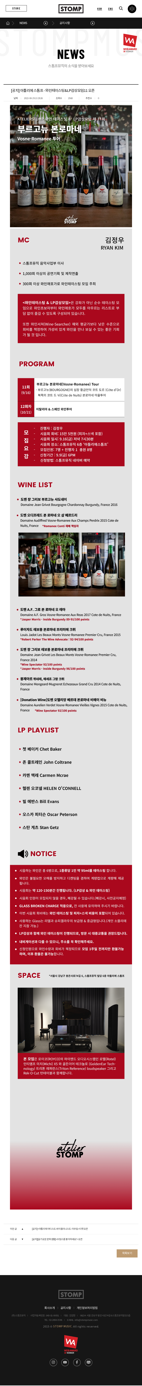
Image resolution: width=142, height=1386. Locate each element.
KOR (99, 8)
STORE (16, 8)
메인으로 (8, 23)
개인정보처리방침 (87, 1308)
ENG (110, 8)
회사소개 (49, 1308)
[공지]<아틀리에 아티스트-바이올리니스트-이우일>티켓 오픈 (60, 1229)
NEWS (23, 23)
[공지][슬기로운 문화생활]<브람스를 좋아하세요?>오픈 (57, 1239)
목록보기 (127, 1253)
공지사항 (65, 23)
